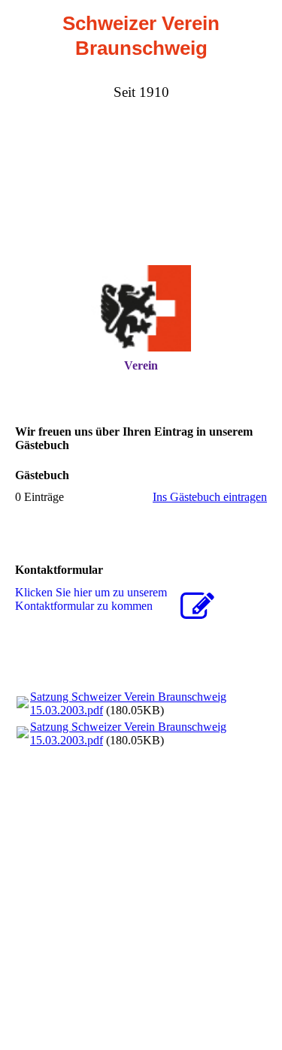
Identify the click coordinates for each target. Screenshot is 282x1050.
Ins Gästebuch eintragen (210, 496)
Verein (141, 365)
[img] (141, 308)
